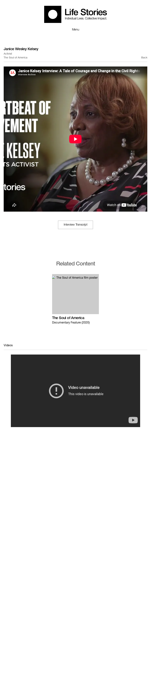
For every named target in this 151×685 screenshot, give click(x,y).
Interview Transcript (75, 224)
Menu (75, 29)
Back (144, 58)
